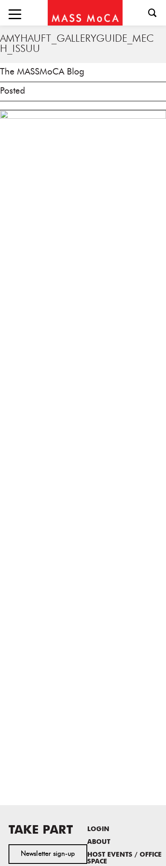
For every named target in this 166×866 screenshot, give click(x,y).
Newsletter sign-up (48, 854)
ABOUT (98, 842)
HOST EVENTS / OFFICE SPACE (124, 858)
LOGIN (98, 829)
